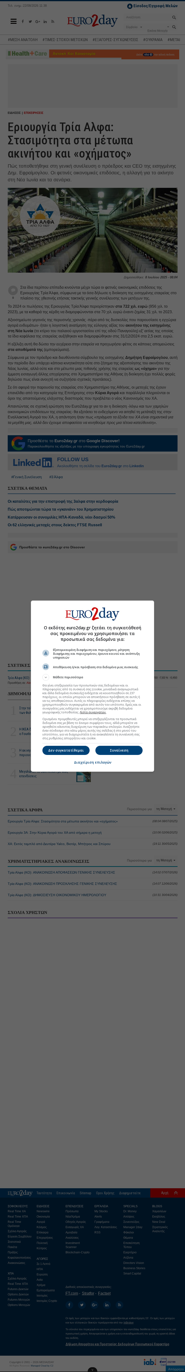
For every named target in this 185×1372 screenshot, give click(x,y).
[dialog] (92, 686)
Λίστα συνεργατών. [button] (93, 712)
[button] (92, 677)
